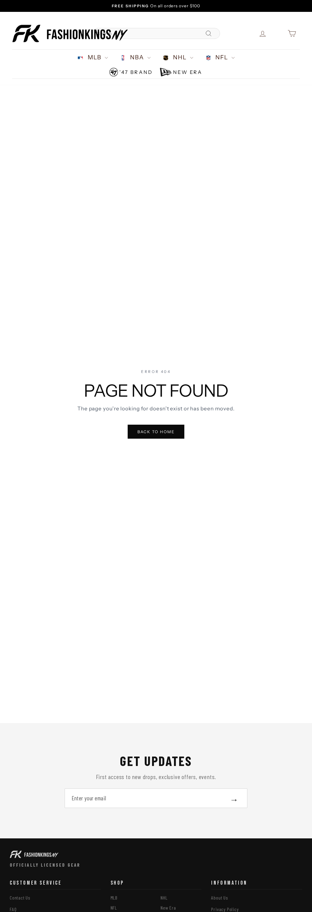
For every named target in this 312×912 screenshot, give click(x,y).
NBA (137, 57)
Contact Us (20, 897)
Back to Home (156, 431)
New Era (187, 72)
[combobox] (156, 33)
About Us (219, 897)
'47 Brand (136, 72)
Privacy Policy (225, 909)
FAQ (13, 909)
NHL (180, 57)
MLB (94, 57)
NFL (222, 57)
